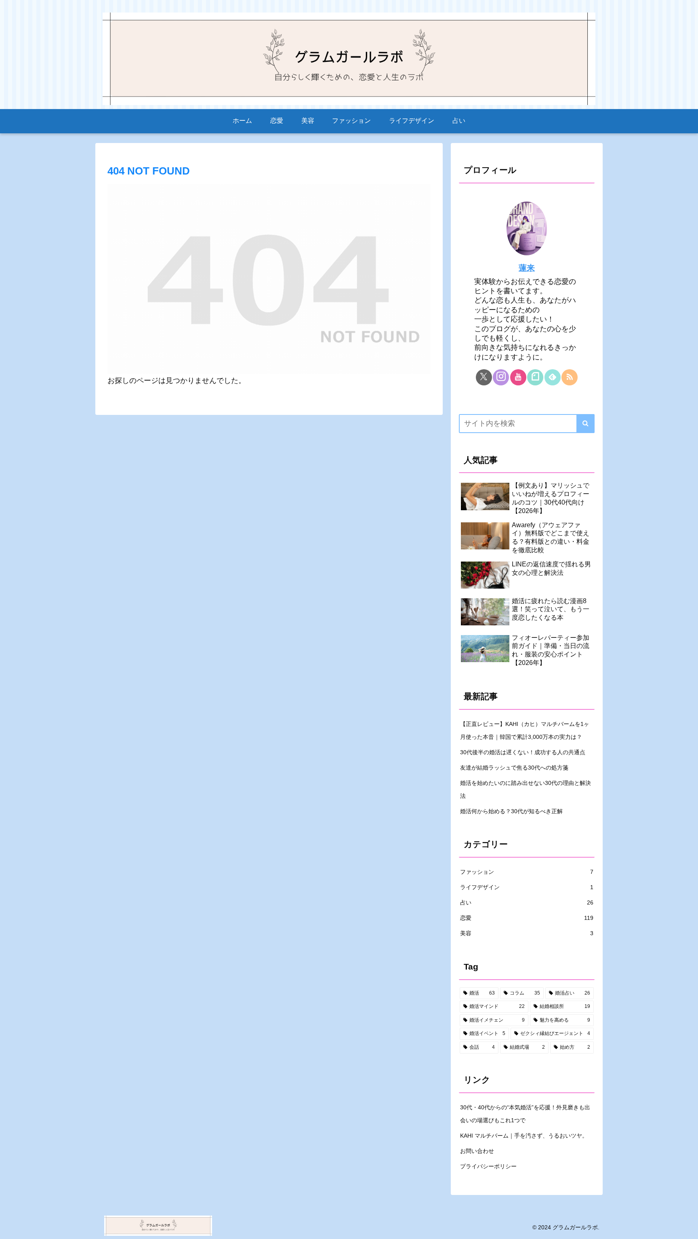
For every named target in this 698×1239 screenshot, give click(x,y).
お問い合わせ (477, 1151)
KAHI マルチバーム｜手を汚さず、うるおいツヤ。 (524, 1135)
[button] (585, 423)
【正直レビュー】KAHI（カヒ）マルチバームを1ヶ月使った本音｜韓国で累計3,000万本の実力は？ (524, 730)
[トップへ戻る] (686, 1227)
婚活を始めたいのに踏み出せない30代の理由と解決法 (525, 789)
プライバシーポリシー (488, 1166)
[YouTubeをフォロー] (518, 377)
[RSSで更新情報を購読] (569, 377)
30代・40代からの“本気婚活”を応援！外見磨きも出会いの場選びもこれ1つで (525, 1113)
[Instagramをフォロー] (501, 377)
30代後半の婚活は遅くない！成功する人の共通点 (522, 752)
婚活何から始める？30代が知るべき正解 (511, 811)
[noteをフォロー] (535, 377)
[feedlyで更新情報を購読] (553, 377)
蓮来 (527, 267)
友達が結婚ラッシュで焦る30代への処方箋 (514, 767)
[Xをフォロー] (484, 377)
